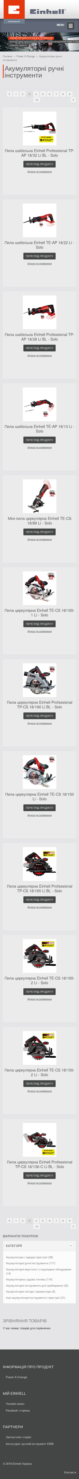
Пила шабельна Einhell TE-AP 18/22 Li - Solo (39, 245)
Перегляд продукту (39, 164)
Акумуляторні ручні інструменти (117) (30, 1263)
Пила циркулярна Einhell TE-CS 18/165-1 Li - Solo (40, 612)
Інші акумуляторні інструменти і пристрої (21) (35, 1297)
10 (36, 100)
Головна (7, 56)
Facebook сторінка (18, 1410)
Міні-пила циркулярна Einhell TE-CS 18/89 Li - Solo (39, 520)
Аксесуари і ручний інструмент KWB (29, 1444)
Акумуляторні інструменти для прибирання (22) (37, 1285)
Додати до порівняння (39, 171)
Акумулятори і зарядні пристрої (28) (29, 1257)
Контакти (70, 1472)
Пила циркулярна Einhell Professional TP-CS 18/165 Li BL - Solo (39, 888)
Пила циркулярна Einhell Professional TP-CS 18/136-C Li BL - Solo (39, 1164)
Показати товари (17, 45)
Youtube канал (15, 1404)
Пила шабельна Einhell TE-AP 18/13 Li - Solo (39, 428)
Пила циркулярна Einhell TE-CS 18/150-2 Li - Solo (40, 1072)
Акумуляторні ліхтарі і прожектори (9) (30, 1291)
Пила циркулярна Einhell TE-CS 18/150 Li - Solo (39, 796)
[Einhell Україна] (34, 9)
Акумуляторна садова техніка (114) (29, 1279)
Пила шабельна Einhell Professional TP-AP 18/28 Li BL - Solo (39, 337)
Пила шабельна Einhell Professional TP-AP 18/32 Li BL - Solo (39, 153)
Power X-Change (25, 56)
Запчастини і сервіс (18, 1437)
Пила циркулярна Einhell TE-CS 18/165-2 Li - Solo (40, 980)
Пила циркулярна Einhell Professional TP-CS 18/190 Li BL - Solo (39, 704)
